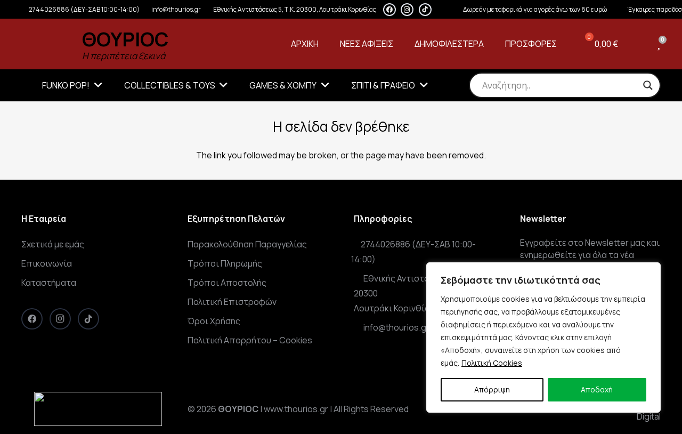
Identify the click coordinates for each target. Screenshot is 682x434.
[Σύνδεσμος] (640, 44)
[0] (659, 43)
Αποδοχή (597, 389)
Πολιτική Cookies (491, 363)
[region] (543, 337)
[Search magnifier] (647, 85)
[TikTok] (425, 9)
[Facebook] (389, 9)
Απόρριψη (492, 389)
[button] (96, 85)
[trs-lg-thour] (45, 44)
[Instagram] (407, 9)
